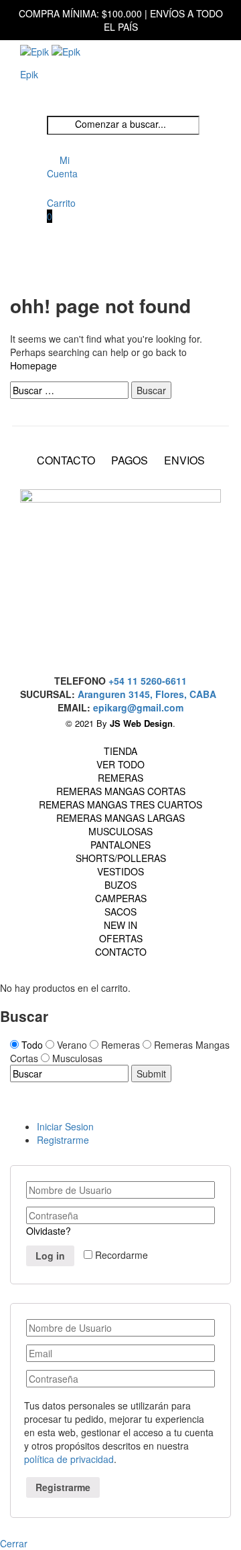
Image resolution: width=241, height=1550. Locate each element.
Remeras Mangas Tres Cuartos (120, 804)
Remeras (120, 777)
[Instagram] (117, 649)
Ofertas (121, 938)
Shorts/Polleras (121, 858)
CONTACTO (66, 460)
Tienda (120, 751)
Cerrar (13, 1543)
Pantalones (120, 844)
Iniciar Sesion (65, 1126)
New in (120, 925)
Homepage (33, 365)
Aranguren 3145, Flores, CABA (150, 694)
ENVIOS (184, 460)
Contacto (121, 951)
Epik (29, 74)
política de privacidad (69, 1459)
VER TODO (120, 764)
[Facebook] (117, 626)
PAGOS (129, 460)
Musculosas (120, 831)
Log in (50, 1255)
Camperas (121, 898)
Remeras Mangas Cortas (120, 791)
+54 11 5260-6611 (147, 680)
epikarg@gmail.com (138, 707)
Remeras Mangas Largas (120, 818)
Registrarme (63, 1139)
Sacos (120, 911)
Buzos (120, 884)
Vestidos (120, 871)
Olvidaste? (48, 1230)
